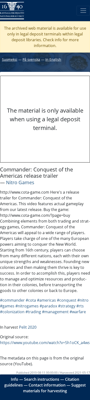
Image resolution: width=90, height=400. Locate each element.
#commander (12, 300)
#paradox (48, 306)
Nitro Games (20, 182)
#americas (46, 300)
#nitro (83, 300)
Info (14, 379)
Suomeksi (9, 59)
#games (7, 306)
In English (53, 59)
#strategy (66, 306)
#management (55, 311)
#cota (31, 300)
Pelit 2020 (27, 327)
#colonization (12, 311)
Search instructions (41, 379)
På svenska (31, 59)
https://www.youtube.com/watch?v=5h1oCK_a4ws (45, 342)
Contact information (47, 385)
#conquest (66, 300)
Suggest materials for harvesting (54, 387)
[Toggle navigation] (83, 10)
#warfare (78, 311)
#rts (80, 306)
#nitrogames (27, 306)
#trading (33, 311)
